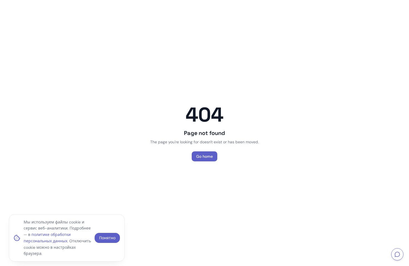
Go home (204, 156)
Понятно (107, 237)
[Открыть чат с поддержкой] (397, 254)
